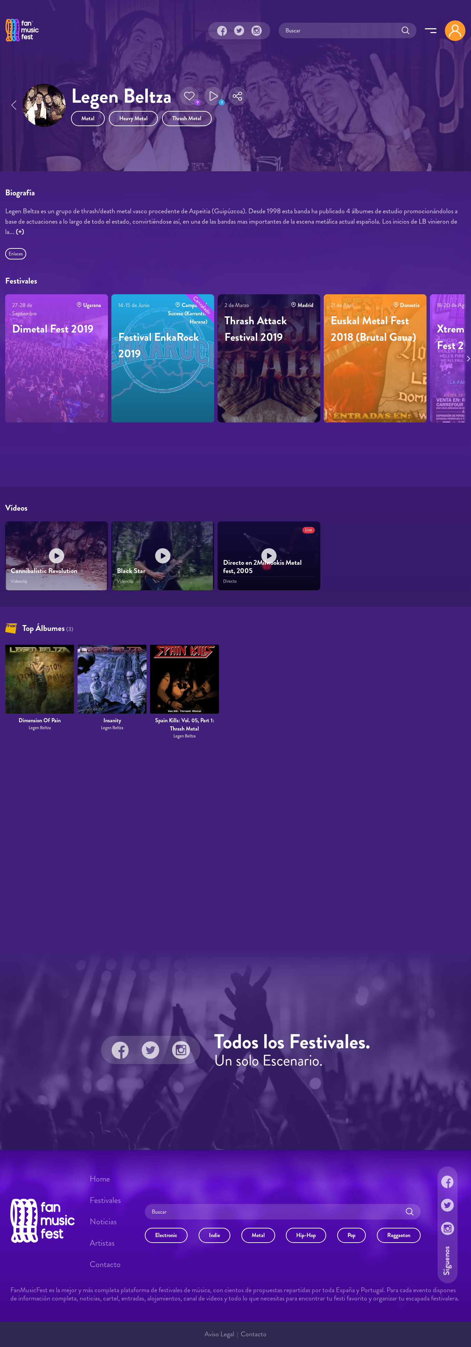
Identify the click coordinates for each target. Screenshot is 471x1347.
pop (351, 1235)
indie (214, 1235)
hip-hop (306, 1235)
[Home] (22, 42)
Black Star (131, 571)
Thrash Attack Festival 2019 (255, 329)
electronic (166, 1235)
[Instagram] (256, 30)
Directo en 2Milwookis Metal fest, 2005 (262, 567)
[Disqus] (235, 845)
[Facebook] (222, 30)
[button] (189, 96)
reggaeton (398, 1235)
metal (87, 118)
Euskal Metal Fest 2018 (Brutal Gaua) (373, 329)
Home (100, 1179)
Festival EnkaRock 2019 (158, 345)
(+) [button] (20, 232)
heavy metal (133, 118)
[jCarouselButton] (467, 357)
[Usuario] (455, 30)
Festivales (105, 1200)
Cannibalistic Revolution (44, 571)
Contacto (105, 1264)
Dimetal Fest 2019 (52, 329)
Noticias (103, 1221)
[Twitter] (239, 30)
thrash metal (186, 118)
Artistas (102, 1243)
